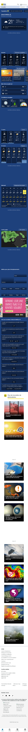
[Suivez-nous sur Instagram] (6, 695)
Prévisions (22, 7)
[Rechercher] (18, 4)
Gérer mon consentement (7, 659)
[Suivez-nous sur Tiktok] (12, 695)
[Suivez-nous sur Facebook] (3, 695)
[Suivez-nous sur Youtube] (9, 695)
